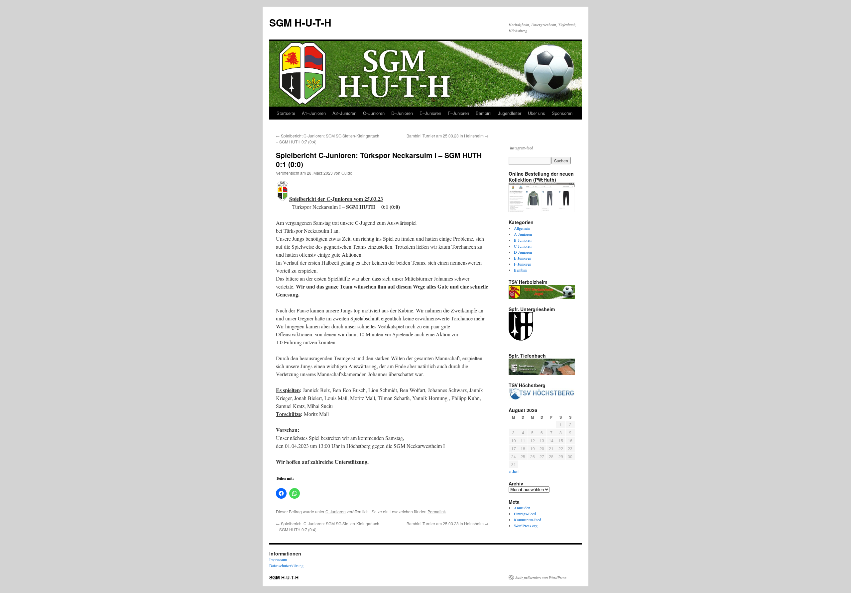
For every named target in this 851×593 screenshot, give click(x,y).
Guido (346, 173)
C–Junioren (374, 113)
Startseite (286, 113)
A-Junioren (523, 234)
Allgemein (522, 228)
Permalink (436, 511)
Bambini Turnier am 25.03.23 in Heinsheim (448, 135)
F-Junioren (522, 264)
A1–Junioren (314, 113)
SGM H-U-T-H (300, 22)
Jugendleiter (509, 113)
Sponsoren (562, 113)
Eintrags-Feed (525, 513)
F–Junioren (458, 113)
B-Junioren (523, 240)
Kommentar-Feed (527, 519)
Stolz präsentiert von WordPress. (541, 577)
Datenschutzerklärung (286, 565)
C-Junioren (335, 511)
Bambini (483, 113)
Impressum (278, 559)
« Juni (514, 471)
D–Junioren (402, 113)
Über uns (536, 113)
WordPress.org (526, 525)
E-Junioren (522, 258)
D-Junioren (523, 252)
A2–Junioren (344, 113)
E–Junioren (430, 113)
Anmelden (522, 507)
